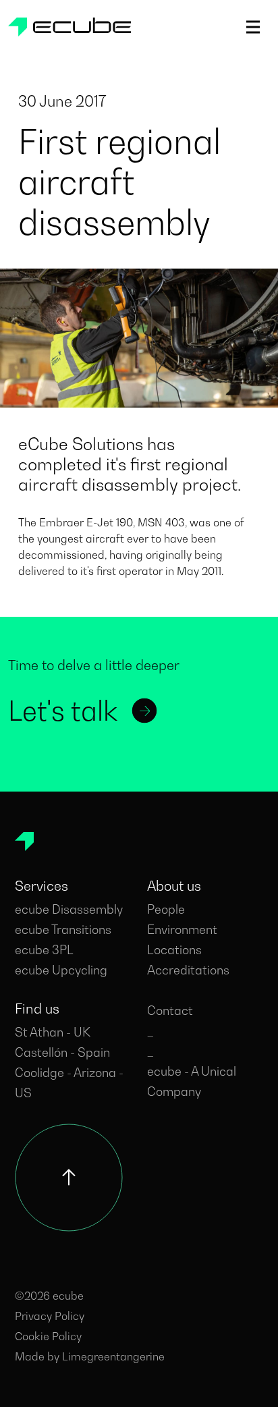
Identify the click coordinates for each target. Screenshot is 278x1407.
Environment (182, 929)
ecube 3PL (44, 950)
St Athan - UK (52, 1032)
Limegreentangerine (113, 1356)
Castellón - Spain (62, 1052)
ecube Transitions (63, 929)
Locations (174, 950)
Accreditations (188, 970)
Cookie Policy (48, 1336)
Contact (170, 1010)
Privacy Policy (49, 1316)
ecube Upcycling (61, 970)
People (166, 909)
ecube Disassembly (69, 909)
